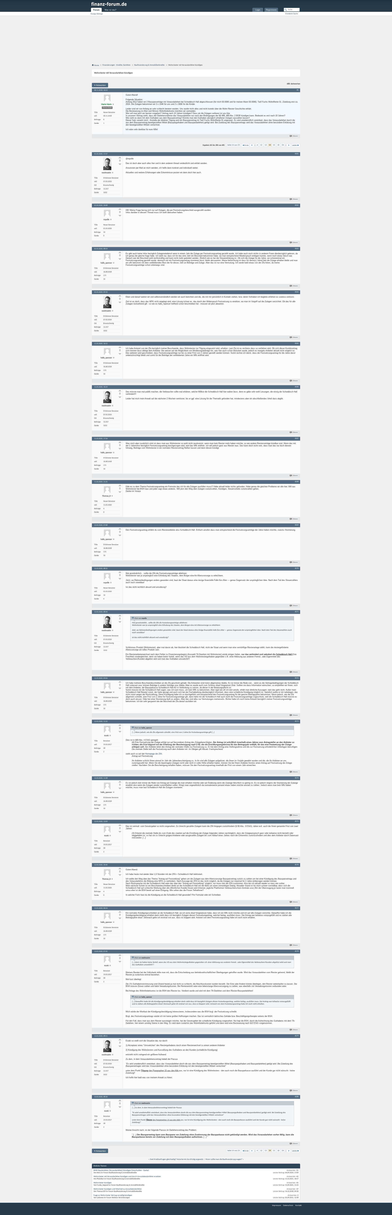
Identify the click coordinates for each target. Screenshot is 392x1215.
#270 (297, 568)
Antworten (100, 85)
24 (283, 145)
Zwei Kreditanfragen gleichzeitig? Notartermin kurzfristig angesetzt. (177, 1159)
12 (261, 145)
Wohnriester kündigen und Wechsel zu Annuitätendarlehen (118, 1189)
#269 (297, 525)
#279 (297, 1036)
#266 (297, 387)
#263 (297, 249)
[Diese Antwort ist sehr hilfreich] (119, 157)
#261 (297, 154)
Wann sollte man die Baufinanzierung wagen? (223, 1159)
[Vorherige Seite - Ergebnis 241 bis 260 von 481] (252, 145)
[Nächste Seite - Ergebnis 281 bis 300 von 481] (288, 145)
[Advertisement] (196, 40)
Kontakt (298, 1205)
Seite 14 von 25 (233, 145)
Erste (247, 145)
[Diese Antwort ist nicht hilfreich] (119, 164)
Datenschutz (288, 1205)
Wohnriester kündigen (103, 1183)
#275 (297, 821)
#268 (297, 482)
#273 (297, 721)
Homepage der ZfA (153, 754)
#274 (297, 778)
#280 (297, 1097)
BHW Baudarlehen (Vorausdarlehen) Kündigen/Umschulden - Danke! (121, 1170)
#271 (297, 612)
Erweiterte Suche (291, 14)
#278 (297, 951)
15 (274, 145)
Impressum (276, 1205)
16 (278, 145)
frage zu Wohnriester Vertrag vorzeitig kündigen (113, 1195)
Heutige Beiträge (96, 14)
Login (257, 10)
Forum (96, 10)
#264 (297, 292)
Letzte (294, 145)
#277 (297, 908)
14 (270, 145)
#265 (297, 343)
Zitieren (295, 136)
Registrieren (271, 10)
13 (266, 145)
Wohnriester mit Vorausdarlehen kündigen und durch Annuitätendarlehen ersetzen (127, 1176)
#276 (297, 865)
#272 (297, 678)
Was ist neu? (110, 10)
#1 (298, 90)
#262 (297, 205)
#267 (297, 438)
